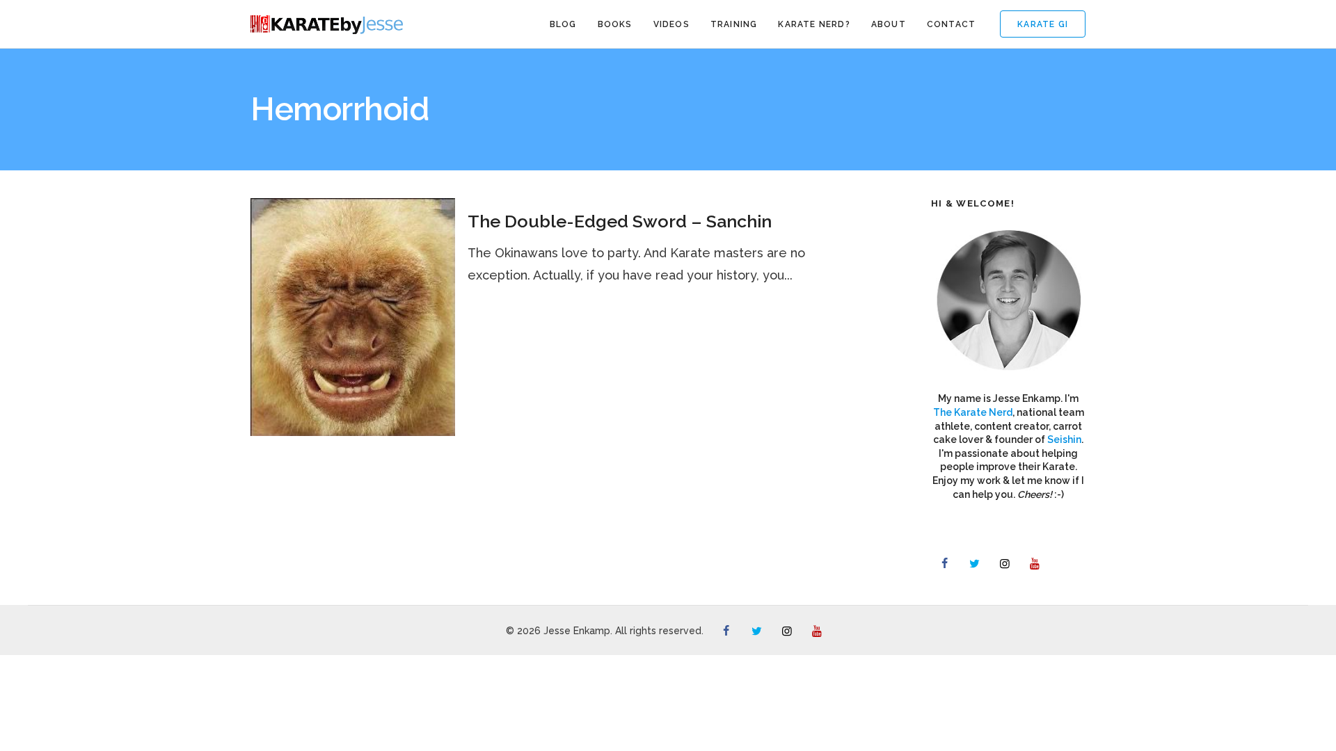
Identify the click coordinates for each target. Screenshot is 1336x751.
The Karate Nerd (972, 412)
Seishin (1064, 439)
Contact (951, 24)
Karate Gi (1042, 24)
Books (615, 24)
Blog (563, 24)
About (888, 24)
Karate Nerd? (814, 24)
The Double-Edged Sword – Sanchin (620, 221)
